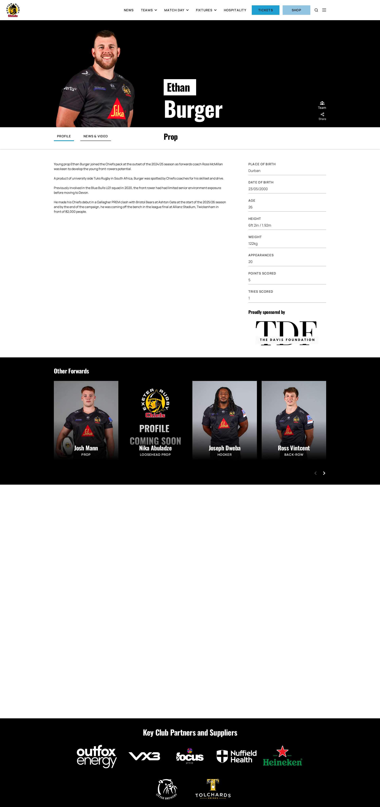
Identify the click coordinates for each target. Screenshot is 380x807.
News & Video (96, 136)
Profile (64, 136)
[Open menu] (324, 10)
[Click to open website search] (316, 10)
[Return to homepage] (13, 10)
